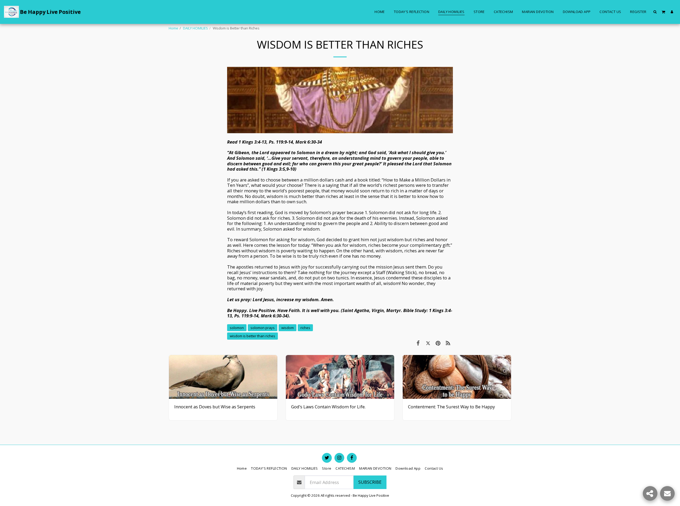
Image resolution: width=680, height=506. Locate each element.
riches (305, 327)
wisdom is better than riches (252, 336)
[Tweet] (428, 343)
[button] (655, 12)
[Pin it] (438, 343)
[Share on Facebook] (418, 343)
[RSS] (448, 343)
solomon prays (262, 327)
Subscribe (369, 482)
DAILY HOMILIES (195, 28)
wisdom (287, 327)
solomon (237, 327)
